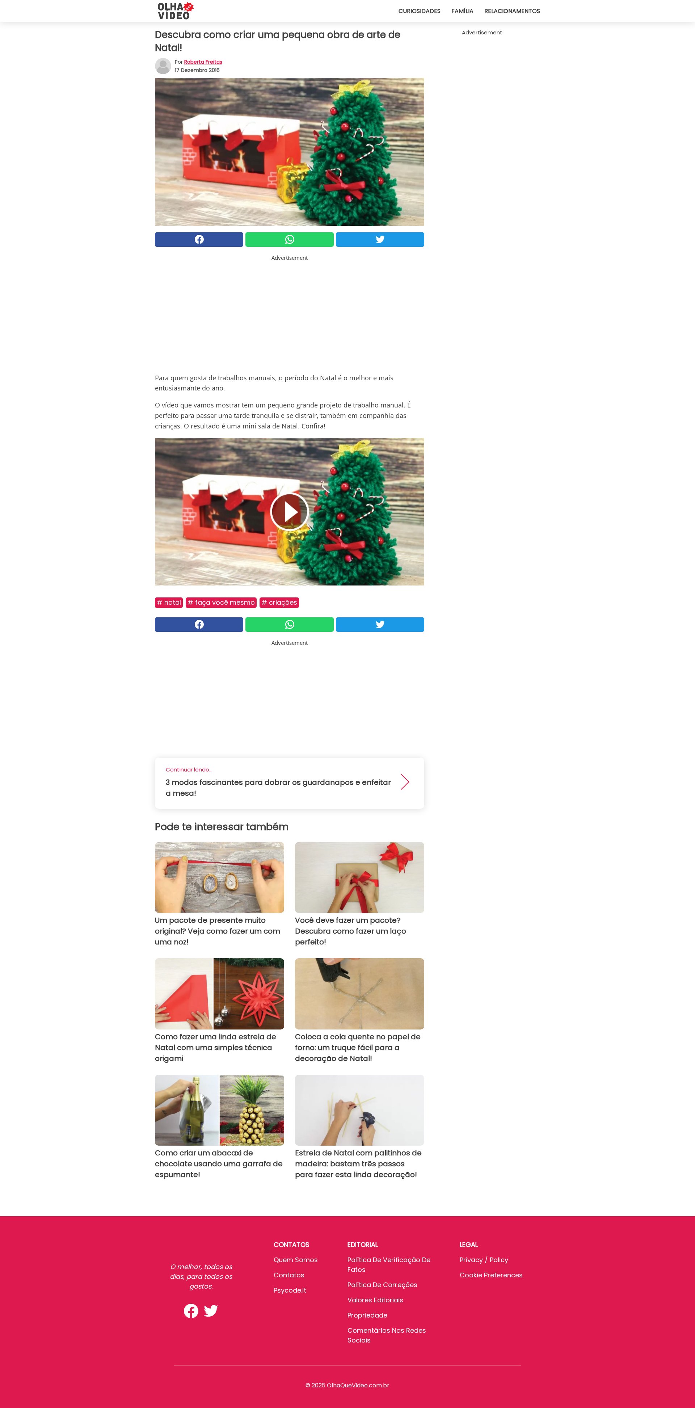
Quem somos (296, 1259)
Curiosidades (420, 11)
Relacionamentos (512, 11)
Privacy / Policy (484, 1259)
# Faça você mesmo (221, 602)
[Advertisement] (289, 312)
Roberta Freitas (203, 61)
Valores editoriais (375, 1300)
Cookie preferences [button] (491, 1275)
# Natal (169, 602)
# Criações (279, 602)
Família (462, 11)
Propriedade (367, 1315)
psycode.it (290, 1290)
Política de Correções (382, 1284)
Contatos (289, 1275)
